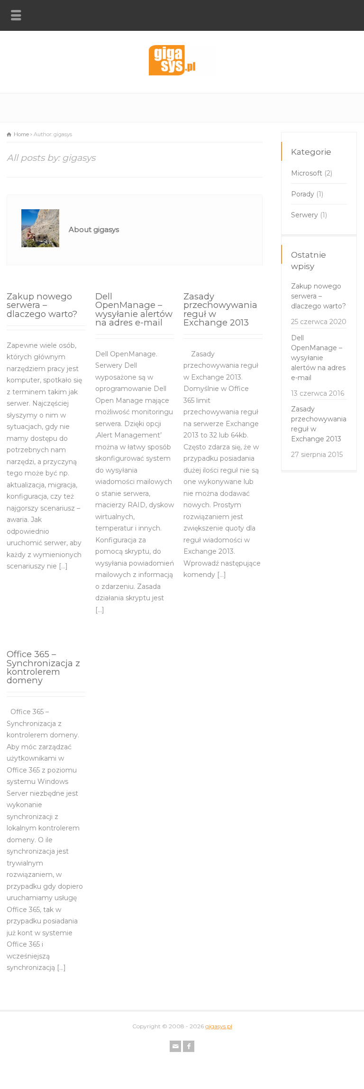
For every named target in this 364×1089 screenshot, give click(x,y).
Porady (302, 194)
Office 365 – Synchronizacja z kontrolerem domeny (43, 667)
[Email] (175, 1046)
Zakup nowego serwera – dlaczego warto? (42, 305)
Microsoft (306, 173)
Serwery (304, 215)
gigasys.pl (218, 1026)
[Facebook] (188, 1046)
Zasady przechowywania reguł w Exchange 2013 (220, 309)
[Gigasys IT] (182, 73)
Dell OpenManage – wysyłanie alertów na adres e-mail (134, 309)
